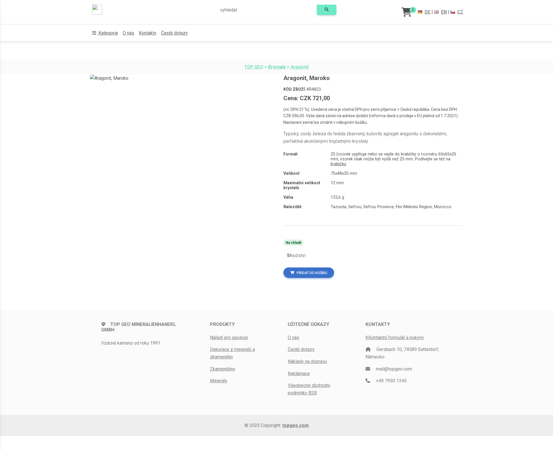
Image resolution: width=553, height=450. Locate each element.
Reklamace (299, 373)
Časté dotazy (174, 33)
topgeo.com (295, 425)
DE (427, 12)
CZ (460, 12)
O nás (128, 33)
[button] (105, 33)
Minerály (218, 380)
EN (444, 12)
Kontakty (147, 33)
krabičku (338, 164)
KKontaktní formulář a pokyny (394, 337)
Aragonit (300, 67)
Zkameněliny (222, 369)
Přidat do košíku (312, 273)
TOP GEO (253, 67)
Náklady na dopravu (307, 361)
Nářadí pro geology (229, 337)
